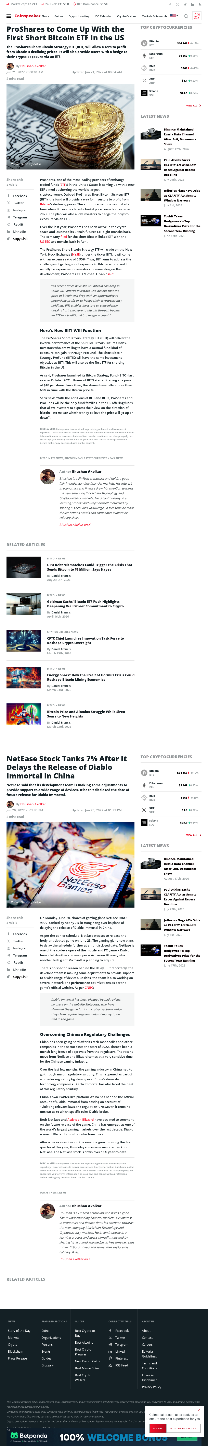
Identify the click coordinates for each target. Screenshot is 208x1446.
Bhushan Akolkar (33, 66)
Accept (157, 1428)
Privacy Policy (151, 1387)
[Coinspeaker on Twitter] (177, 4)
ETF (63, 185)
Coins (45, 1331)
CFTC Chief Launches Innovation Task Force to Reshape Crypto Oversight (85, 640)
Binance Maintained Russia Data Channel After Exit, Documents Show (180, 136)
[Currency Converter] (197, 15)
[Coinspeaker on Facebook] (170, 4)
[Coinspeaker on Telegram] (185, 4)
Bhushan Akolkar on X (74, 525)
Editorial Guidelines (149, 1353)
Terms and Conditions (149, 1365)
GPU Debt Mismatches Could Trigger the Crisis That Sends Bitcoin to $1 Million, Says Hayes (89, 567)
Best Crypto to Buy (85, 1333)
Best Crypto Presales (83, 1351)
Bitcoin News (73, 458)
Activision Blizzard (80, 1119)
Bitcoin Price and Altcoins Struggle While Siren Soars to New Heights (86, 714)
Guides (58, 16)
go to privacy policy (183, 1428)
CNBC (89, 987)
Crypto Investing (79, 16)
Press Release (17, 1358)
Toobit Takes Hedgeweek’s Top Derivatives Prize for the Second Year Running (182, 223)
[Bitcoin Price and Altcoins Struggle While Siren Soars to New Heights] (23, 715)
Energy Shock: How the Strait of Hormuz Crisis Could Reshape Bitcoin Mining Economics (90, 677)
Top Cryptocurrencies (166, 27)
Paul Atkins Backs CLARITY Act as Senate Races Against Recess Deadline (180, 167)
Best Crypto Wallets (83, 1377)
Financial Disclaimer (149, 1377)
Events (46, 1351)
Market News (49, 1192)
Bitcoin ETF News (51, 458)
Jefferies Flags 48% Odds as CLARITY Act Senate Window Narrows (182, 195)
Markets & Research (154, 16)
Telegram (20, 217)
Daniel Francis (61, 576)
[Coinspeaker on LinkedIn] (192, 4)
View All (191, 105)
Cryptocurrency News (99, 458)
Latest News (155, 116)
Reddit (18, 224)
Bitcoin (45, 204)
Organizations (51, 1337)
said (110, 274)
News (45, 16)
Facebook (20, 196)
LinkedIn (19, 231)
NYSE (76, 254)
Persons (47, 1344)
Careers (147, 1344)
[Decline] (199, 1410)
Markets (13, 1337)
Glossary (47, 1365)
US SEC (45, 241)
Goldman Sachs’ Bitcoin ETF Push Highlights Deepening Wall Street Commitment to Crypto (85, 603)
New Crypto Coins (87, 1361)
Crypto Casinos (126, 16)
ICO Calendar (103, 16)
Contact (147, 1337)
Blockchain (15, 1351)
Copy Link (20, 239)
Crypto (12, 1344)
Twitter (18, 203)
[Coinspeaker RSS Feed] (200, 4)
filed (64, 237)
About (146, 1331)
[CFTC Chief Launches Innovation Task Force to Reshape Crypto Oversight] (23, 642)
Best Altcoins (84, 1342)
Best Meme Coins (87, 1368)
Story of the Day (19, 1331)
